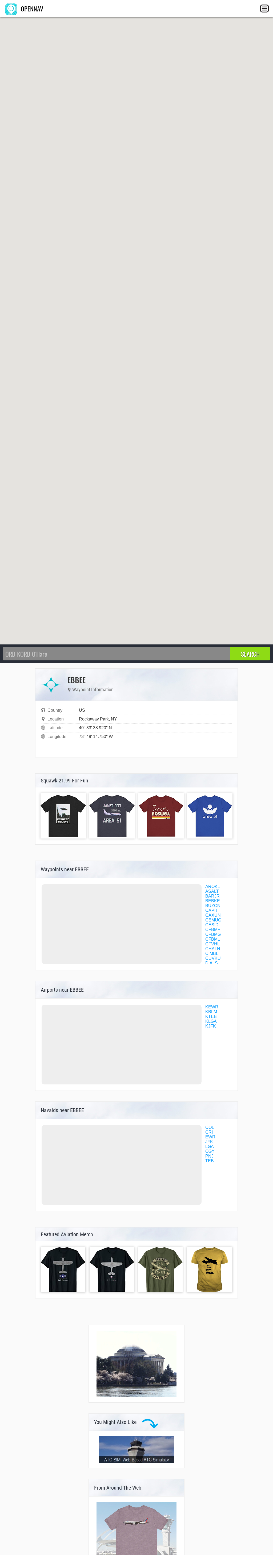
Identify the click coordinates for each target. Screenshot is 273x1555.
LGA (209, 1146)
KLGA (211, 1021)
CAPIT (211, 910)
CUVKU (213, 958)
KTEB (211, 1016)
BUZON (212, 905)
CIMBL (211, 953)
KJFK (210, 1026)
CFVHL (212, 944)
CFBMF (212, 929)
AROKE (212, 886)
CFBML (212, 939)
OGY (210, 1151)
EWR (210, 1137)
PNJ (209, 1156)
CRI (209, 1132)
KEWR (211, 1007)
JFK (209, 1141)
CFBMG (213, 934)
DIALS (211, 963)
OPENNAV (31, 8)
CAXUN (213, 915)
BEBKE (212, 901)
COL (209, 1127)
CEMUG (213, 920)
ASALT (212, 891)
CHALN (212, 948)
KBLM (211, 1011)
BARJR (212, 896)
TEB (209, 1161)
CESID (212, 925)
